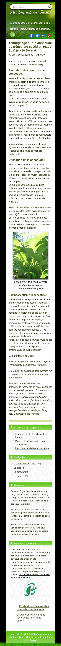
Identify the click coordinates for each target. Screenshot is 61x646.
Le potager (19, 472)
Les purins (19, 476)
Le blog (17, 467)
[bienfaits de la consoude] (49, 35)
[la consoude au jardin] (12, 34)
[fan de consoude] (37, 35)
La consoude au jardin (25, 463)
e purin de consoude (20, 184)
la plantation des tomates (26, 413)
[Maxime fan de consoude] (43, 35)
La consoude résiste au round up (32, 448)
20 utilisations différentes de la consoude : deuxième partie (31, 617)
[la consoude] (31, 35)
